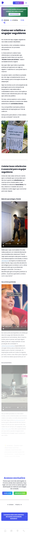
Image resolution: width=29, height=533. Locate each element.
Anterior (11, 504)
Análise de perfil (14, 14)
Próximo (17, 504)
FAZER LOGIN (7, 493)
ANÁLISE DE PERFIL (20, 493)
